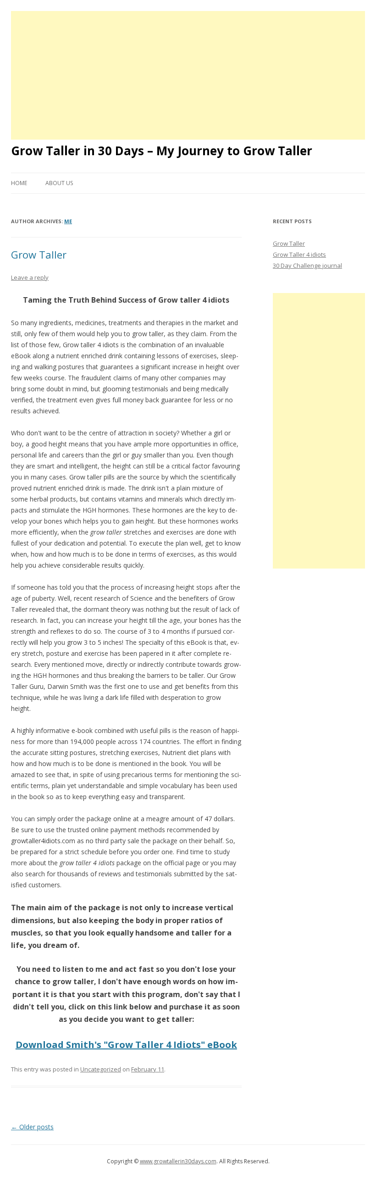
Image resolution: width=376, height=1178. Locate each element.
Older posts (32, 1126)
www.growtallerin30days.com (178, 1161)
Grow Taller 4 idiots (299, 254)
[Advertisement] (188, 75)
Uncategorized (100, 1069)
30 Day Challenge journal (307, 265)
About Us (59, 183)
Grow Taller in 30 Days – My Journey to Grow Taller (161, 150)
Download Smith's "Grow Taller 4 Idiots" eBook (126, 1044)
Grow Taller (38, 254)
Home (19, 183)
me (68, 221)
